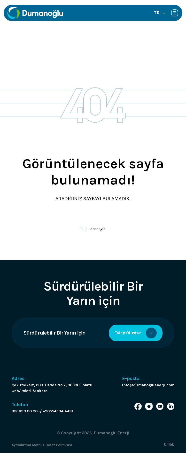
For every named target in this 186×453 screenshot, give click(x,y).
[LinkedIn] (170, 406)
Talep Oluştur (128, 333)
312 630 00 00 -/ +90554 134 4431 (42, 411)
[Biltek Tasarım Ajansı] (169, 444)
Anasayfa (97, 228)
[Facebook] (138, 406)
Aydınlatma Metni (27, 445)
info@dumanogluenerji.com (148, 385)
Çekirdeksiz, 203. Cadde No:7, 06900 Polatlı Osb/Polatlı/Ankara (52, 388)
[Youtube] (159, 406)
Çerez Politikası (59, 445)
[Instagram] (149, 406)
